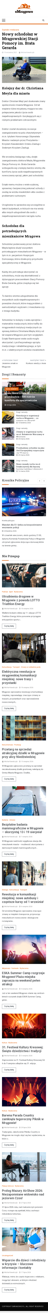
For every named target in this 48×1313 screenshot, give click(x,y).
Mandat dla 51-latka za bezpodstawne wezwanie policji (22, 526)
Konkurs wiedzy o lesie (36, 363)
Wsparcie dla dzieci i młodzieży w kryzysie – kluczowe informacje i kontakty (24, 1264)
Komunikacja (7, 667)
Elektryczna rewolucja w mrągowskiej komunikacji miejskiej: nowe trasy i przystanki (19, 677)
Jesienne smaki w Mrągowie (10, 365)
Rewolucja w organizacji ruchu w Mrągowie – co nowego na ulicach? (27, 418)
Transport (16, 667)
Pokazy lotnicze (8, 1186)
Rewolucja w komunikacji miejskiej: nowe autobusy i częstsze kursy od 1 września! (22, 898)
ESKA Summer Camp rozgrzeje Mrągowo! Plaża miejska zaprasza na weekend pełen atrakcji (23, 978)
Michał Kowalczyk (27, 52)
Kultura (4, 1043)
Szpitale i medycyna (10, 30)
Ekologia (5, 890)
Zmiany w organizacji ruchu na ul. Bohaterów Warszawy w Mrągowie (30, 434)
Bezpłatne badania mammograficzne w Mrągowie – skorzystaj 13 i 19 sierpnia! (22, 828)
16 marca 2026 (23, 471)
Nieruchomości (7, 745)
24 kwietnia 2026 (10, 531)
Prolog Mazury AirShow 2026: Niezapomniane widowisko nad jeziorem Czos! (23, 1194)
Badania (5, 820)
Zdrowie (12, 820)
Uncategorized (7, 1256)
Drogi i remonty (12, 389)
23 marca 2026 (23, 455)
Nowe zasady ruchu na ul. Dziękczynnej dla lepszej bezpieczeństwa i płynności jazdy (29, 468)
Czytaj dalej (9, 626)
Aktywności (6, 968)
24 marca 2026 (23, 439)
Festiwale (15, 968)
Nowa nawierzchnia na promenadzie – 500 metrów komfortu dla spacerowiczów (21, 397)
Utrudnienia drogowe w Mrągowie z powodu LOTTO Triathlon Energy (21, 600)
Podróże (5, 592)
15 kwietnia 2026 (24, 423)
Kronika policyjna (8, 521)
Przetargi (17, 745)
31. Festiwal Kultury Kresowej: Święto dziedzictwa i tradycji (22, 1049)
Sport (11, 592)
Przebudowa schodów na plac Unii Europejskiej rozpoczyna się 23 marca (30, 450)
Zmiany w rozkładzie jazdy (31, 667)
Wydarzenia (18, 592)
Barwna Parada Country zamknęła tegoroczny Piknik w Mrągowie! (23, 1119)
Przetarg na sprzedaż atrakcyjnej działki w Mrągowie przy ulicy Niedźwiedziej (23, 753)
